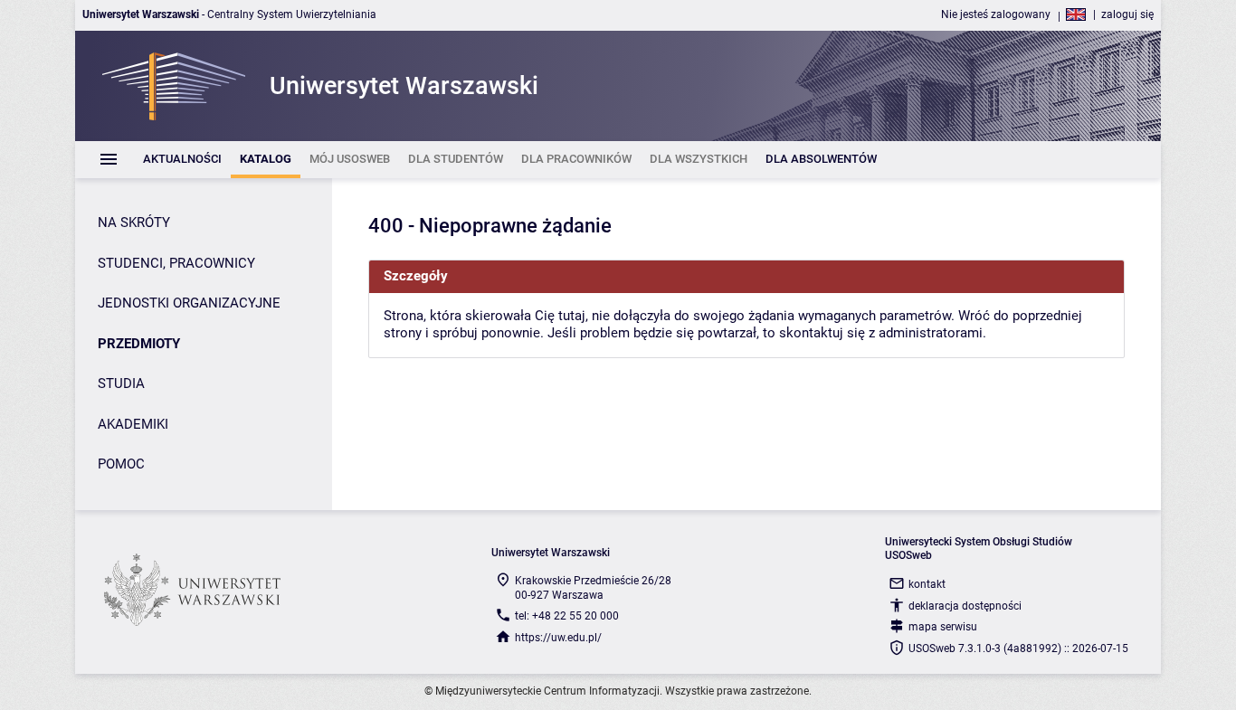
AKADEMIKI (133, 424)
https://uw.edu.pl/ (558, 637)
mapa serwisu (942, 626)
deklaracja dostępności (965, 606)
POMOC (121, 464)
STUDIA (121, 383)
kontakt (927, 584)
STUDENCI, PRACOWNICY (176, 263)
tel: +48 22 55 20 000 (567, 616)
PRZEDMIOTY (139, 344)
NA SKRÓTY (134, 222)
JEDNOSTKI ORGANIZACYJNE (189, 303)
